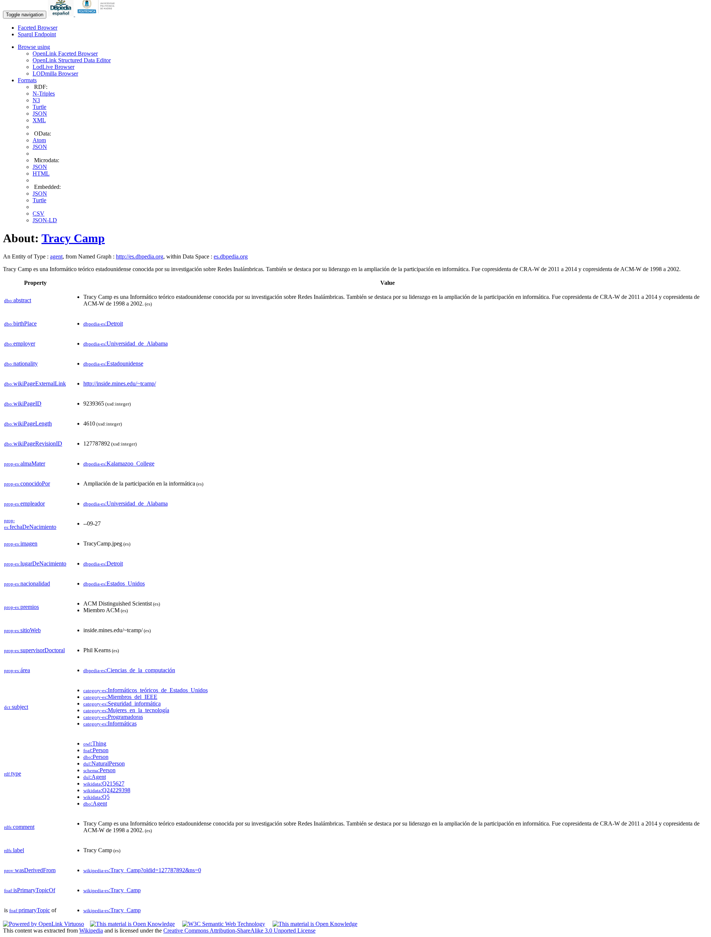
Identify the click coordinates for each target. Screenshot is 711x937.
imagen (20, 543)
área (17, 670)
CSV (38, 213)
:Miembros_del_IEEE (120, 697)
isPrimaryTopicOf (29, 890)
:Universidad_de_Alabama (125, 343)
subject (16, 707)
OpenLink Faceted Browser (65, 53)
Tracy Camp (73, 238)
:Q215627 (103, 783)
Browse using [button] (34, 47)
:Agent (94, 777)
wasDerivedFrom (30, 870)
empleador (24, 503)
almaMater (24, 463)
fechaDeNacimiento (30, 524)
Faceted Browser (37, 27)
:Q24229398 (106, 790)
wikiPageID (22, 403)
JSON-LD (45, 220)
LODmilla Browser (55, 73)
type (12, 773)
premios (21, 607)
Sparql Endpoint (37, 34)
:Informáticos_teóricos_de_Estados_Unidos (145, 690)
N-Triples (44, 93)
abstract (17, 300)
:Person (96, 750)
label (14, 850)
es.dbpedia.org (231, 256)
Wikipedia (91, 930)
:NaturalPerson (104, 763)
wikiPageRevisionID (33, 443)
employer (19, 343)
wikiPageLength (28, 423)
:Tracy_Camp (112, 890)
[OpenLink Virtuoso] (43, 924)
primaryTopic (29, 910)
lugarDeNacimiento (35, 563)
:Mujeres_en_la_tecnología (126, 710)
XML (39, 120)
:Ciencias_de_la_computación (129, 670)
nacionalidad (27, 583)
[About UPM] (97, 14)
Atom (39, 140)
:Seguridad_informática (122, 703)
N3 (36, 100)
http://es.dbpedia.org (139, 256)
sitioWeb (22, 630)
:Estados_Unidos (114, 583)
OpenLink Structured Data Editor (72, 60)
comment (19, 827)
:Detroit (103, 323)
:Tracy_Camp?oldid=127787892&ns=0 (142, 870)
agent (56, 256)
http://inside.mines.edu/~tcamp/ (119, 383)
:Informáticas (110, 723)
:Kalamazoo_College (118, 463)
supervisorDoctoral (34, 650)
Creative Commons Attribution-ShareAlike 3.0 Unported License (239, 930)
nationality (21, 363)
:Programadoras (113, 717)
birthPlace (20, 323)
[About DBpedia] (61, 14)
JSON (40, 113)
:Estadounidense (113, 363)
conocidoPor (27, 483)
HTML (41, 173)
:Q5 (96, 797)
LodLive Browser (53, 67)
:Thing (94, 743)
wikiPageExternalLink (35, 383)
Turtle (39, 107)
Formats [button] (27, 80)
